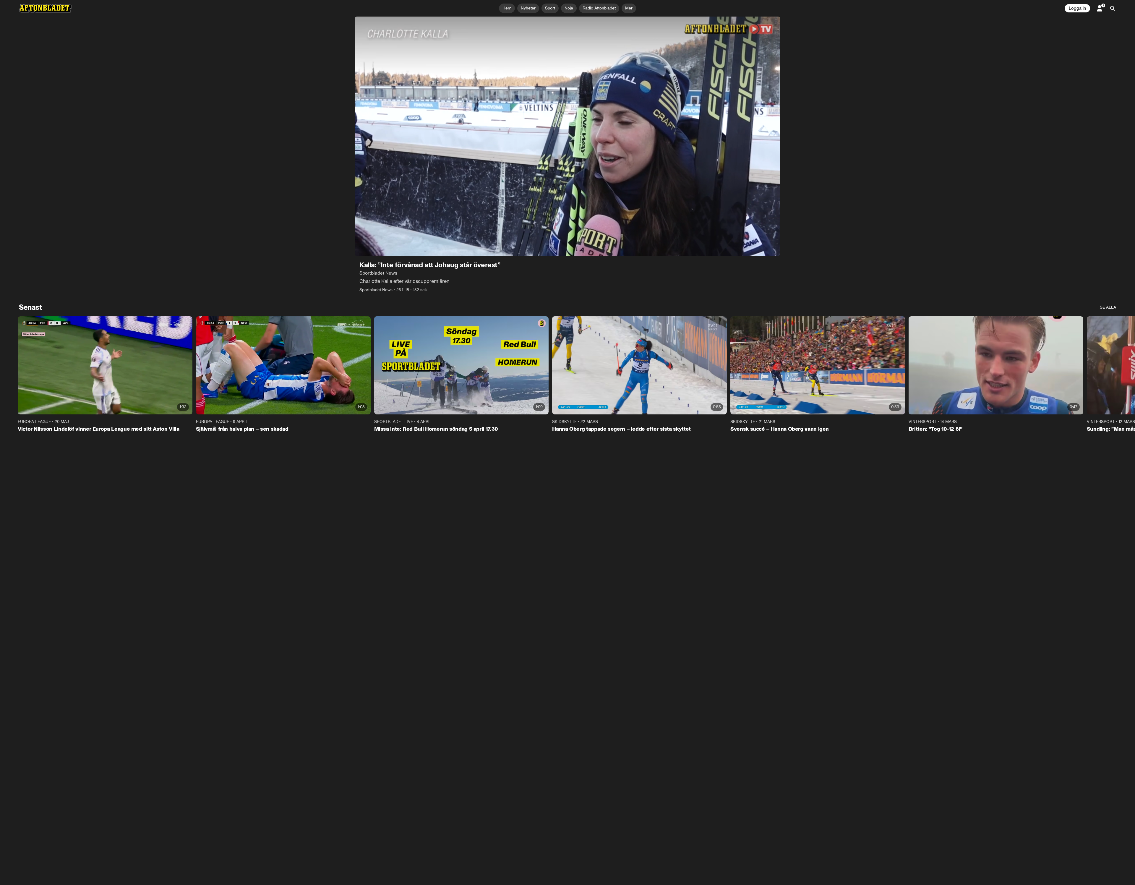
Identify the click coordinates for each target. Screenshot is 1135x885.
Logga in (1077, 8)
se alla (1108, 307)
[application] (567, 136)
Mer (629, 8)
